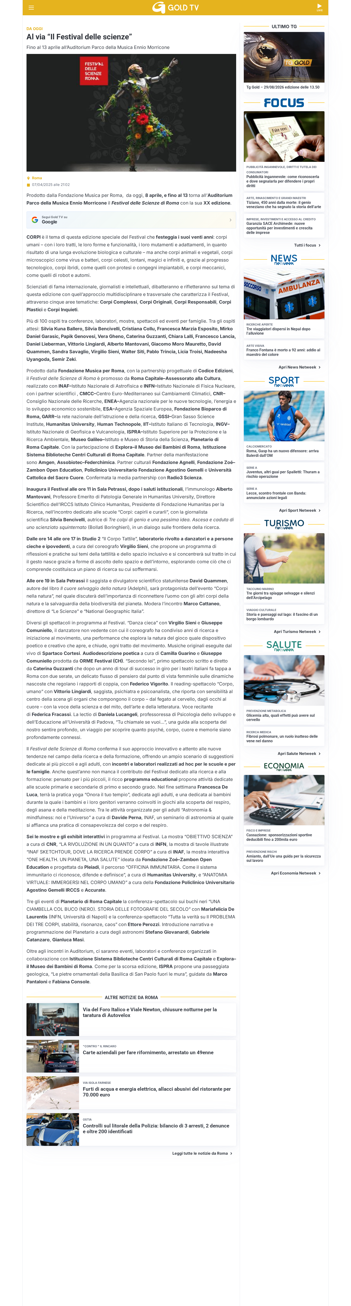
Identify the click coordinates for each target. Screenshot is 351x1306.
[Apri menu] (31, 8)
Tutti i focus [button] (305, 245)
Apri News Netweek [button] (297, 367)
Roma (37, 178)
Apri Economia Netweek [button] (293, 873)
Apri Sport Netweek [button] (297, 510)
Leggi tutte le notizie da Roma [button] (200, 1153)
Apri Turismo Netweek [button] (295, 631)
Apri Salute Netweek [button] (297, 753)
